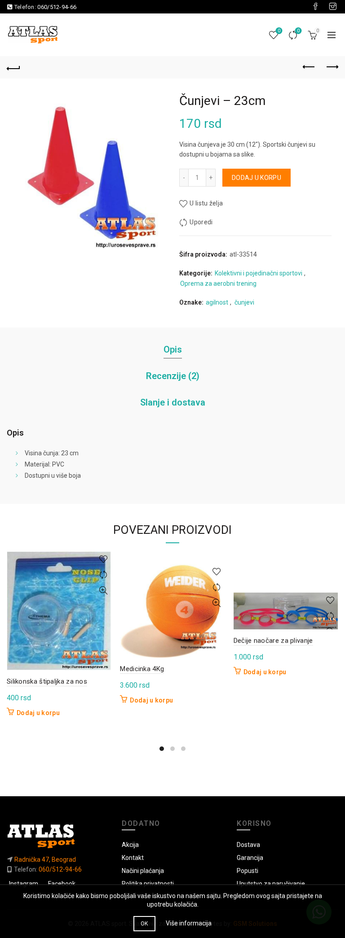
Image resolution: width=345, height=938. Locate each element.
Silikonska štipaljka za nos (47, 681)
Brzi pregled (103, 590)
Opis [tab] (173, 349)
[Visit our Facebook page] (315, 7)
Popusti (247, 870)
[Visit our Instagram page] (332, 7)
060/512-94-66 (56, 7)
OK (144, 924)
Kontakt (133, 857)
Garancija (250, 857)
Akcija (130, 844)
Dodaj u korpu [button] (38, 712)
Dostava (248, 844)
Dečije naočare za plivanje (273, 641)
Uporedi (298, 30)
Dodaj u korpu (256, 177)
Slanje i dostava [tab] (172, 402)
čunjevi (244, 302)
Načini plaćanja (143, 870)
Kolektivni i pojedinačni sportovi (258, 273)
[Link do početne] (57, 836)
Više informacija (189, 923)
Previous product (309, 67)
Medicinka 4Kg (142, 669)
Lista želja (279, 30)
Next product (331, 67)
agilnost (217, 302)
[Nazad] (13, 67)
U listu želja (206, 203)
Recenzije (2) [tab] (172, 376)
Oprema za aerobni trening (218, 283)
